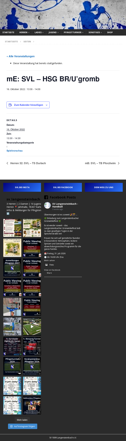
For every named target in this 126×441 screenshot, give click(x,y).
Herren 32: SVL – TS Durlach (28, 163)
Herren (23, 32)
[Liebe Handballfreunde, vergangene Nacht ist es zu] (12, 327)
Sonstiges (94, 32)
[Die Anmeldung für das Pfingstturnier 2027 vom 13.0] (12, 267)
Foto (52, 264)
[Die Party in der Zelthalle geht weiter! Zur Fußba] (32, 307)
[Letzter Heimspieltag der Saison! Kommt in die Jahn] (32, 386)
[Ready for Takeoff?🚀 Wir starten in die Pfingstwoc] (32, 327)
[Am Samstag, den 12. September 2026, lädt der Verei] (12, 228)
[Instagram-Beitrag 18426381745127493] (12, 346)
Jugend (53, 32)
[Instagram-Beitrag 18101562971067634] (12, 366)
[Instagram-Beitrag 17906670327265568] (32, 267)
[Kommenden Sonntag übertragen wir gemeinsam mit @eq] (32, 287)
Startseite (8, 32)
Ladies (38, 32)
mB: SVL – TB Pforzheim (100, 163)
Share (49, 273)
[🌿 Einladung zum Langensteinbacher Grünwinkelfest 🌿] (32, 228)
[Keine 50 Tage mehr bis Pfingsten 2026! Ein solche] (32, 405)
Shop (110, 32)
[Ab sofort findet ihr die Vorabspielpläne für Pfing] (32, 366)
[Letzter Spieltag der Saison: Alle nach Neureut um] (12, 386)
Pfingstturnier (72, 32)
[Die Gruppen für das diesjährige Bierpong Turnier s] (32, 346)
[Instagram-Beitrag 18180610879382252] (12, 405)
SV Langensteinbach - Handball (65, 205)
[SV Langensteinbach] (63, 27)
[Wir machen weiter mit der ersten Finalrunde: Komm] (32, 248)
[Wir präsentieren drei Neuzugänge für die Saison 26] (12, 307)
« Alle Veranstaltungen (21, 56)
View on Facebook (52, 270)
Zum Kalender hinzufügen (28, 104)
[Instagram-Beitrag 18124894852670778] (12, 248)
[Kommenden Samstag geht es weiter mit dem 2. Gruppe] (12, 287)
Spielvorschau (15, 150)
